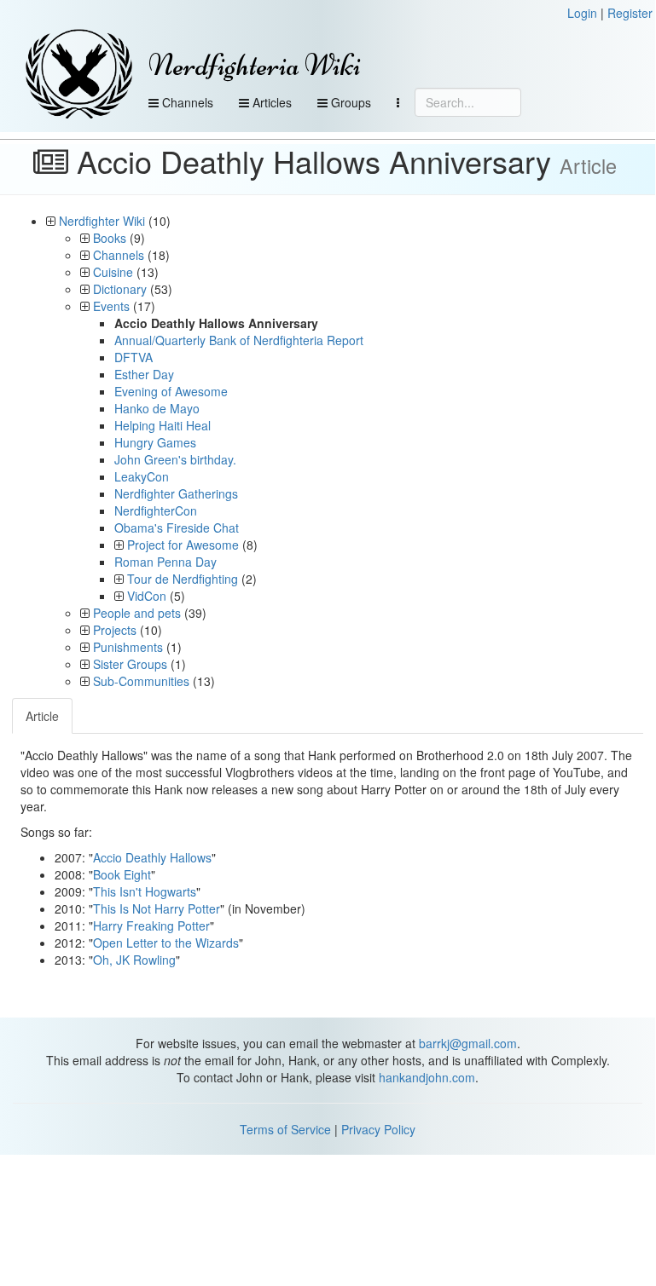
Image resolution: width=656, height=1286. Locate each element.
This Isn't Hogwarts (144, 891)
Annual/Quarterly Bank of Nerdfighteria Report (238, 340)
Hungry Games (155, 442)
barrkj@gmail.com (468, 1043)
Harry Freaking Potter (151, 925)
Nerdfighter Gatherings (176, 493)
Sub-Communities (141, 680)
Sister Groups (130, 663)
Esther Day (144, 374)
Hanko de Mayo (157, 408)
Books (109, 237)
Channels (186, 102)
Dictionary (120, 288)
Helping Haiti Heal (162, 425)
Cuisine (113, 271)
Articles (270, 102)
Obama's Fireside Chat (176, 527)
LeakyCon (141, 476)
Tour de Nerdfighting (182, 578)
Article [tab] (42, 715)
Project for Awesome (183, 544)
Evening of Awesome (171, 391)
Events (111, 305)
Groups (349, 102)
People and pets (137, 612)
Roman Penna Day (165, 561)
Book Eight (122, 874)
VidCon (146, 595)
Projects (114, 629)
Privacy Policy (378, 1129)
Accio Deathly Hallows (152, 857)
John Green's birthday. (175, 459)
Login (582, 12)
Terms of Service (285, 1129)
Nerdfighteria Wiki (254, 65)
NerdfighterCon (155, 510)
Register (630, 12)
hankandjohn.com (427, 1077)
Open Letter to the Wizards (166, 942)
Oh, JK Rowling (134, 959)
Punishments (128, 646)
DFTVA (133, 357)
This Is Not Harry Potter (156, 908)
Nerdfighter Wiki (102, 220)
